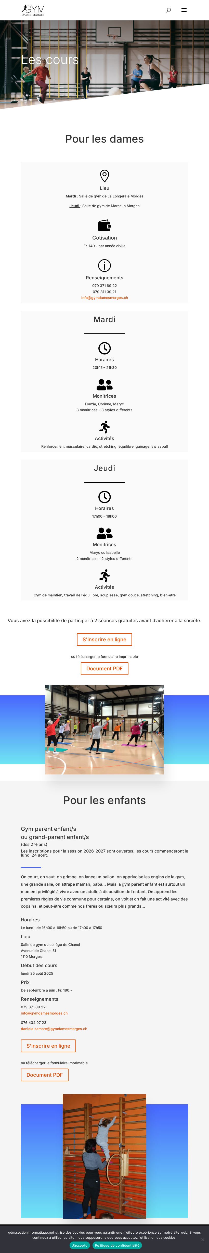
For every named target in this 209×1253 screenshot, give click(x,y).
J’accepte (79, 1245)
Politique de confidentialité (117, 1245)
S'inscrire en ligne (104, 639)
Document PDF (104, 669)
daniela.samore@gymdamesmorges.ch (54, 1028)
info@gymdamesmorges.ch (104, 297)
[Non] (202, 1239)
